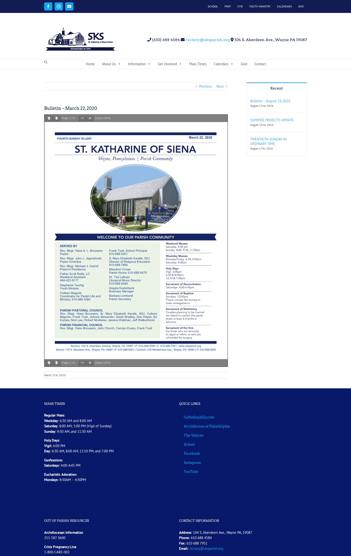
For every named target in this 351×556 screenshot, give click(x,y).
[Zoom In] (90, 118)
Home (90, 64)
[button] (45, 62)
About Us (109, 64)
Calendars (221, 64)
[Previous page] (49, 118)
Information (137, 64)
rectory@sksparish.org (207, 39)
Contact (260, 64)
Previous (205, 86)
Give (244, 64)
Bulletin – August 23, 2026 (270, 101)
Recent (276, 88)
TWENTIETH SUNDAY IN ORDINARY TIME (268, 141)
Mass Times (198, 64)
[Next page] (56, 118)
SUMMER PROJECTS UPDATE (272, 120)
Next (220, 86)
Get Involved (167, 64)
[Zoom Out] (82, 118)
